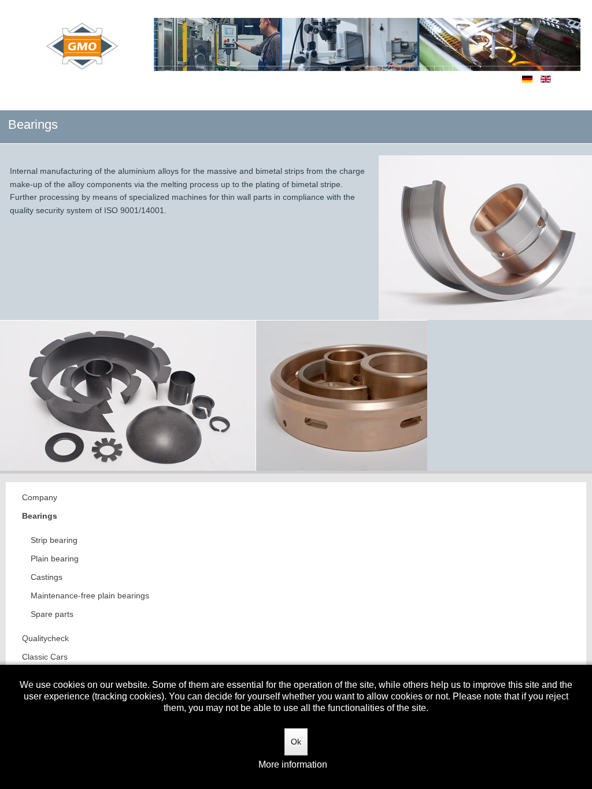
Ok (296, 741)
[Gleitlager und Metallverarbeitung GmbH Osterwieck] (304, 36)
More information (292, 764)
